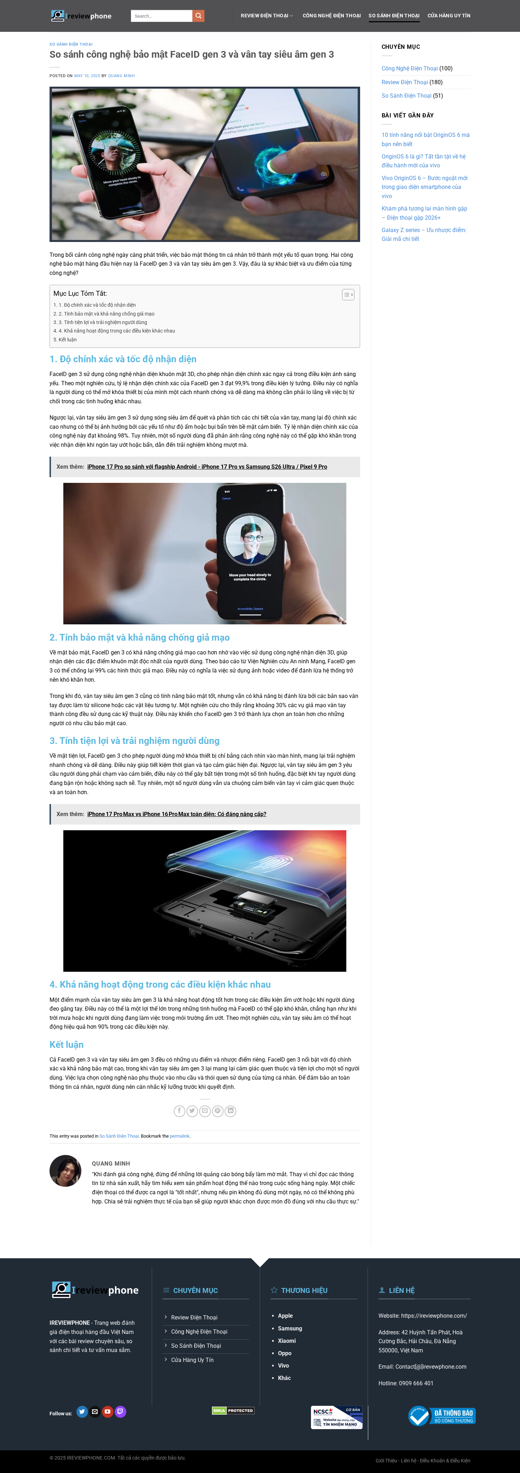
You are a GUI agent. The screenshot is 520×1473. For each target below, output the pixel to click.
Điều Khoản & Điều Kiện (445, 1461)
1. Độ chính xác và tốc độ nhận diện (97, 305)
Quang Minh (121, 76)
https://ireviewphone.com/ (434, 1315)
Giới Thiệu (386, 1461)
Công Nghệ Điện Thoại (332, 16)
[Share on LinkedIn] (230, 1111)
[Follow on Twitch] (120, 1412)
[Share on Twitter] (192, 1111)
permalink (180, 1136)
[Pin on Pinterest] (218, 1111)
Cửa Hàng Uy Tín (449, 16)
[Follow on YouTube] (108, 1412)
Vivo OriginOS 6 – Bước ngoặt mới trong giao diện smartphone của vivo (425, 187)
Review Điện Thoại (264, 16)
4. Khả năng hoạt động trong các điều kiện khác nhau (117, 331)
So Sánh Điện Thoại (394, 16)
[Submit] (198, 16)
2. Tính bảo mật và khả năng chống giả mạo (107, 314)
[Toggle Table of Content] (345, 295)
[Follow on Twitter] (82, 1412)
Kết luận (68, 340)
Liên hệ (408, 1461)
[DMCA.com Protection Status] (233, 1410)
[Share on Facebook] (179, 1111)
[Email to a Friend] (205, 1111)
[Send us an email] (95, 1412)
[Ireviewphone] (85, 16)
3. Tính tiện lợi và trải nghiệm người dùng (103, 322)
